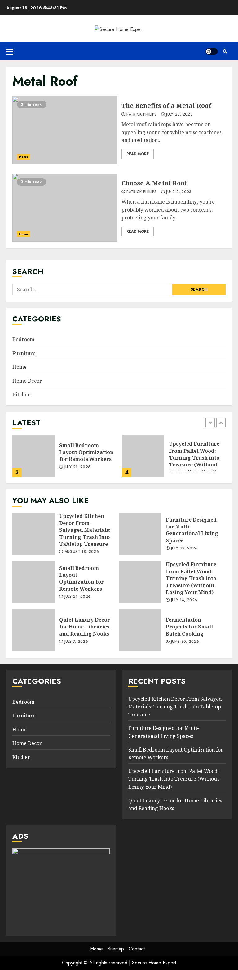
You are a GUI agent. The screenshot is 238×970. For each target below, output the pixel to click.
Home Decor (27, 380)
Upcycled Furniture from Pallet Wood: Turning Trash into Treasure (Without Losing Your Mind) (143, 456)
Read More (137, 154)
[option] (64, 459)
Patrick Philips (141, 114)
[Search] (225, 51)
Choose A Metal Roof (64, 208)
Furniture (24, 353)
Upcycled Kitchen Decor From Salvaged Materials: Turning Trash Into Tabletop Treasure (33, 534)
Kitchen (21, 394)
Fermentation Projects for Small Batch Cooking (140, 630)
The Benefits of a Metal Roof (64, 130)
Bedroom (23, 339)
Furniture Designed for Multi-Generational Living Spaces (140, 534)
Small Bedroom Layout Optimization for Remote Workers (33, 456)
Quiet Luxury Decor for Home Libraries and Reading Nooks (33, 630)
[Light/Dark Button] (211, 51)
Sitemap (116, 948)
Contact (137, 948)
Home (23, 156)
